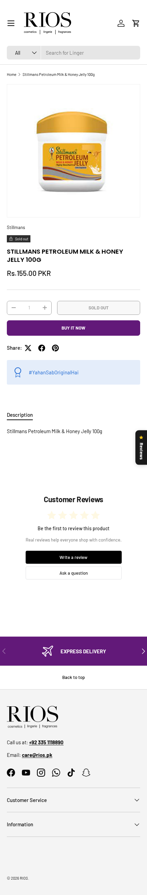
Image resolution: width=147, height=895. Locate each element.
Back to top (73, 677)
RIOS (24, 878)
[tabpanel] (73, 431)
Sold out (99, 307)
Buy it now (73, 328)
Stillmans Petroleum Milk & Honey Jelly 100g (59, 74)
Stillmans (16, 227)
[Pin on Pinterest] (55, 348)
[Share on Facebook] (42, 348)
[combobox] (73, 52)
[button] (136, 23)
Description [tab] (20, 415)
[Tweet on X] (28, 348)
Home (11, 74)
